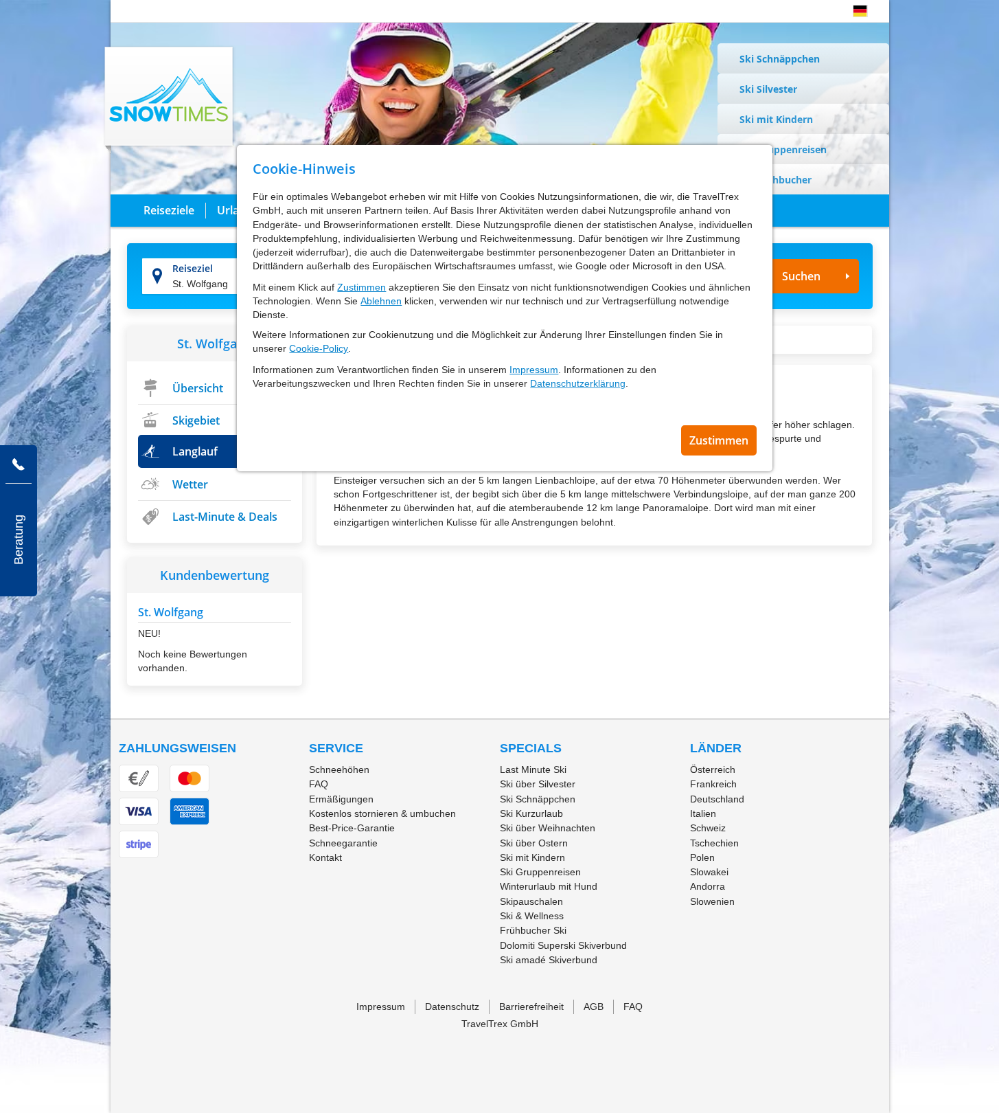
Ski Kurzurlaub (531, 813)
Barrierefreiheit (531, 1006)
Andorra (707, 886)
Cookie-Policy (318, 348)
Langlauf (195, 451)
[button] (860, 11)
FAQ (318, 783)
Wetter (190, 484)
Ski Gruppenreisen (783, 149)
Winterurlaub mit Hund (548, 886)
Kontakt (325, 857)
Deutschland (717, 799)
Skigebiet (196, 420)
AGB (594, 1006)
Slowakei (709, 871)
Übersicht (197, 388)
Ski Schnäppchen (779, 58)
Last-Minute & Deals (224, 516)
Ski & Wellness (532, 915)
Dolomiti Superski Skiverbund (563, 945)
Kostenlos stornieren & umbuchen (382, 813)
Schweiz (708, 827)
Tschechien (714, 842)
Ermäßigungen (341, 799)
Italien (703, 813)
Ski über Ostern (534, 842)
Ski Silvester (768, 88)
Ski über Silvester (537, 783)
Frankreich (713, 783)
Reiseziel (192, 268)
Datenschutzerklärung (577, 383)
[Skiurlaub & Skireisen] (169, 99)
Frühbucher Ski (533, 930)
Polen (702, 857)
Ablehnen (381, 300)
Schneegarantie (343, 842)
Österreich (712, 769)
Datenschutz (452, 1006)
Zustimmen (361, 287)
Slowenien (712, 901)
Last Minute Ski (533, 769)
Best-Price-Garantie (352, 827)
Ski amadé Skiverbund (548, 959)
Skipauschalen (531, 901)
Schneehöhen (339, 769)
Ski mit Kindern (776, 119)
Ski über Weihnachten (547, 827)
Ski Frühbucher (775, 179)
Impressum (533, 369)
